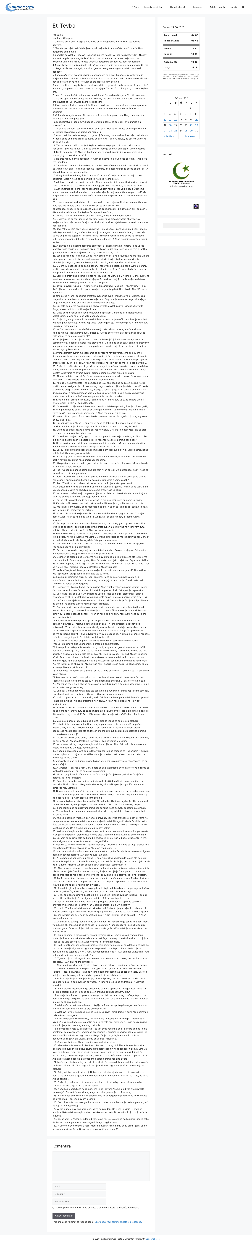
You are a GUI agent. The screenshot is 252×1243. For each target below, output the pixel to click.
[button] (243, 7)
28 (186, 130)
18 (170, 125)
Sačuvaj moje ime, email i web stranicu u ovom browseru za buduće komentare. (97, 1207)
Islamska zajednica (153, 7)
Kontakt (233, 7)
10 (165, 119)
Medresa (197, 7)
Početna (135, 7)
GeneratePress (153, 1239)
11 (170, 119)
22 (191, 125)
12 (175, 119)
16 (196, 119)
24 (165, 130)
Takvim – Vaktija (217, 7)
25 (170, 130)
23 (196, 125)
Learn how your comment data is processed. (118, 1222)
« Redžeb (169, 136)
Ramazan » (190, 136)
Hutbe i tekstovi (177, 7)
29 (191, 130)
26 (175, 130)
